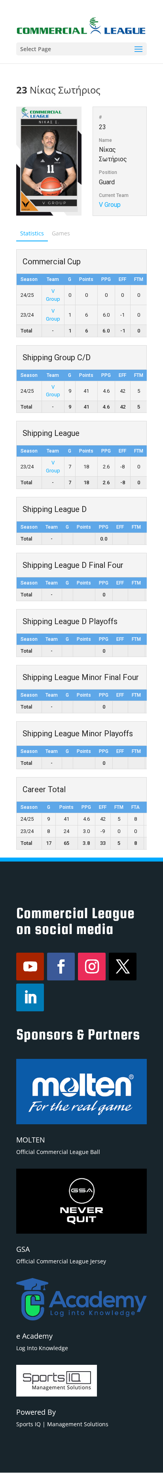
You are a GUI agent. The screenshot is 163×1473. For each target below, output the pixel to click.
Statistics (32, 233)
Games (61, 233)
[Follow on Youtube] (30, 966)
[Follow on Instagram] (92, 966)
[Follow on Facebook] (61, 966)
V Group (110, 204)
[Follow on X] (122, 966)
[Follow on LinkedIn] (30, 997)
